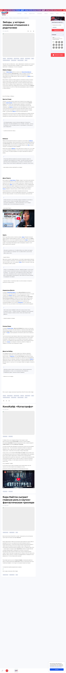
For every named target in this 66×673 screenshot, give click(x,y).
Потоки (57, 13)
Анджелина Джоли (6, 60)
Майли (29, 76)
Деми (11, 184)
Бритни (14, 111)
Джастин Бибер (20, 60)
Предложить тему (57, 30)
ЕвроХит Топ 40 (31, 13)
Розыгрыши (5, 436)
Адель (33, 58)
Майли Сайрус (9, 58)
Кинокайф (10, 436)
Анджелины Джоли (11, 292)
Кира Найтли (12, 532)
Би (28, 145)
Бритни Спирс (16, 58)
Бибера (31, 359)
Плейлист (46, 13)
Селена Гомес (13, 60)
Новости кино (5, 532)
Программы (40, 13)
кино (17, 532)
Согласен (56, 669)
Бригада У (20, 13)
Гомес (8, 332)
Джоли (10, 295)
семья (26, 60)
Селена (8, 341)
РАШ (26, 13)
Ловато (4, 188)
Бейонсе (22, 58)
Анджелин (20, 302)
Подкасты (52, 13)
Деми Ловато (27, 58)
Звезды (4, 58)
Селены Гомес (10, 328)
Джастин (12, 356)
